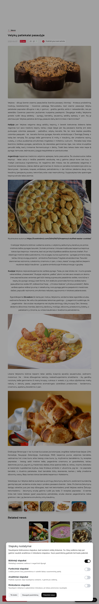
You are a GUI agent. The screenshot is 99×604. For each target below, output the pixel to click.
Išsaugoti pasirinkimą (30, 595)
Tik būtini (13, 595)
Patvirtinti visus (49, 595)
